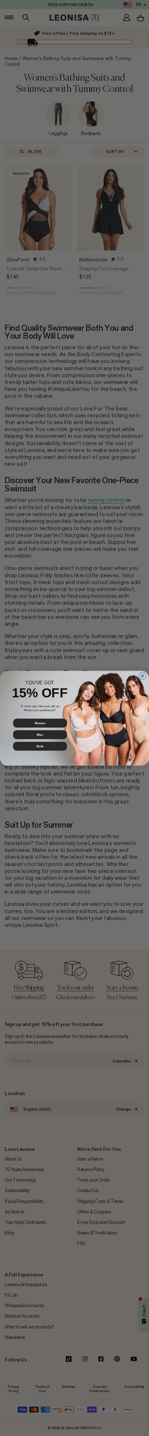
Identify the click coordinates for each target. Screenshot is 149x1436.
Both (40, 746)
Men (40, 734)
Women (40, 723)
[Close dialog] (142, 676)
